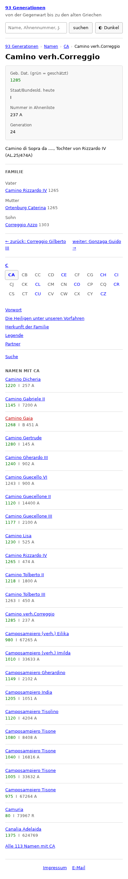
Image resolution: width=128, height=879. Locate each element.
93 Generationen (25, 7)
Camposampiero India (28, 692)
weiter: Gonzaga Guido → (97, 244)
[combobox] (36, 27)
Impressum (55, 867)
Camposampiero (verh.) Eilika (37, 633)
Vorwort (13, 309)
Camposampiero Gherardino (35, 672)
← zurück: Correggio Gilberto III (35, 244)
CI (116, 274)
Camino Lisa (18, 535)
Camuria (14, 809)
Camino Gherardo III (26, 457)
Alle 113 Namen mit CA (30, 846)
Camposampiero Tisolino (31, 711)
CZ (103, 293)
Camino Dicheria (23, 379)
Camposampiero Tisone (30, 731)
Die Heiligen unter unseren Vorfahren (44, 318)
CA (11, 274)
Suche (11, 356)
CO (77, 284)
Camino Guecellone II (28, 496)
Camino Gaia (19, 418)
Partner (12, 343)
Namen (51, 46)
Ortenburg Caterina (25, 207)
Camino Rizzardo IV (26, 555)
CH (103, 274)
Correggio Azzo (21, 224)
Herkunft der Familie (27, 326)
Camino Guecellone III (28, 516)
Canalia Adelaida (23, 829)
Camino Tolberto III (25, 594)
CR (116, 284)
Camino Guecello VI (26, 477)
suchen (80, 27)
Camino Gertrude (23, 437)
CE (64, 274)
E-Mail (78, 867)
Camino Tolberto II (24, 574)
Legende (14, 335)
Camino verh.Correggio (29, 614)
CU (38, 293)
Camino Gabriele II (25, 398)
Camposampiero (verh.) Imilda (38, 652)
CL (37, 284)
